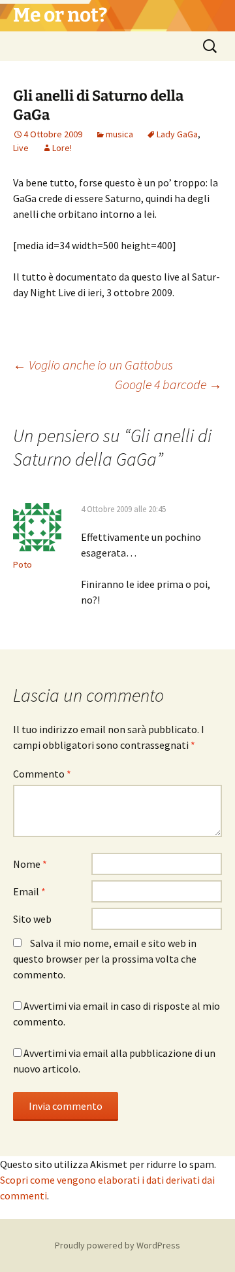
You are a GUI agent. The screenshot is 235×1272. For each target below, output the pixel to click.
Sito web (32, 918)
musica (119, 134)
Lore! (62, 148)
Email (29, 891)
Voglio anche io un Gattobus (93, 364)
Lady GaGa (177, 134)
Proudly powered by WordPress (117, 1245)
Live (21, 148)
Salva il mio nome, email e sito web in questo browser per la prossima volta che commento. (104, 959)
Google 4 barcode (168, 384)
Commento (42, 773)
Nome (30, 863)
